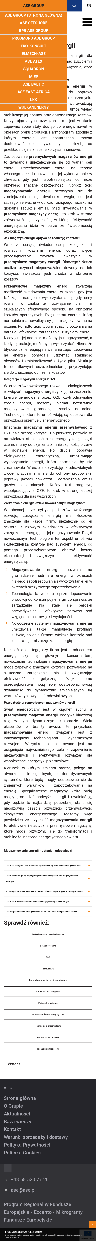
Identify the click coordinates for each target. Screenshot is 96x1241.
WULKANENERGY (33, 107)
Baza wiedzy (18, 1121)
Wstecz (14, 1064)
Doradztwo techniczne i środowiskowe (48, 980)
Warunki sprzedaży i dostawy (36, 1137)
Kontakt (12, 1129)
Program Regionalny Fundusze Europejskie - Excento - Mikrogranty (43, 1208)
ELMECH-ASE (34, 53)
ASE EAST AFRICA (34, 92)
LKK (33, 99)
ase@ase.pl (23, 1190)
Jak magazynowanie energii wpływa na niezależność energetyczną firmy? (41, 911)
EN (88, 5)
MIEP (33, 76)
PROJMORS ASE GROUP (33, 38)
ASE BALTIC (33, 84)
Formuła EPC (48, 968)
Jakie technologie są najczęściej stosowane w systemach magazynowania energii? (42, 878)
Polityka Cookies (22, 1153)
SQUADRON (33, 69)
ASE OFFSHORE (33, 23)
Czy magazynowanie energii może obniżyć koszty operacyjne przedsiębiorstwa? (45, 891)
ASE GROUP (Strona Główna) (33, 15)
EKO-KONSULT (33, 46)
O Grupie (13, 1106)
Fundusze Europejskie (28, 1220)
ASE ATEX (33, 61)
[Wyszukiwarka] (74, 5)
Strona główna (20, 1098)
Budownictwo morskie (48, 1037)
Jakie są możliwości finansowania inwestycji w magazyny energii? (37, 901)
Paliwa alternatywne (48, 1003)
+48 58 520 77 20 (30, 1179)
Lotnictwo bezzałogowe (48, 991)
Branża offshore (48, 946)
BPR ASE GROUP (33, 30)
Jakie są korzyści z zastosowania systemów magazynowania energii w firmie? (43, 865)
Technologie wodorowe (48, 1049)
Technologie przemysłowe (48, 1026)
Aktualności (17, 1114)
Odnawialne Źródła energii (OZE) (48, 1014)
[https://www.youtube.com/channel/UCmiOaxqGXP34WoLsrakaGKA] (7, 1088)
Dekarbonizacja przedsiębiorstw (48, 934)
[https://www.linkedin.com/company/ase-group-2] (13, 1088)
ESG (48, 957)
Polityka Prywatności (27, 1145)
